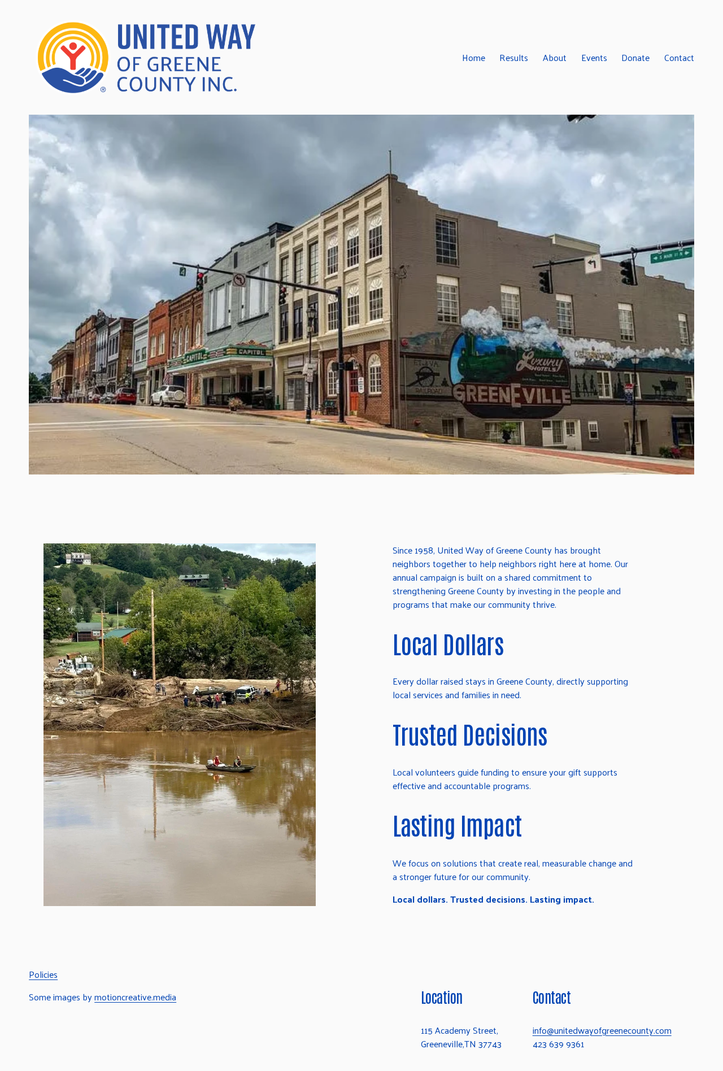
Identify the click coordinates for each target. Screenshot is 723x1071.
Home (473, 57)
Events (594, 57)
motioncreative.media (135, 997)
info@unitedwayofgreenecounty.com (602, 1030)
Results (513, 57)
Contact (679, 57)
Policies (43, 974)
